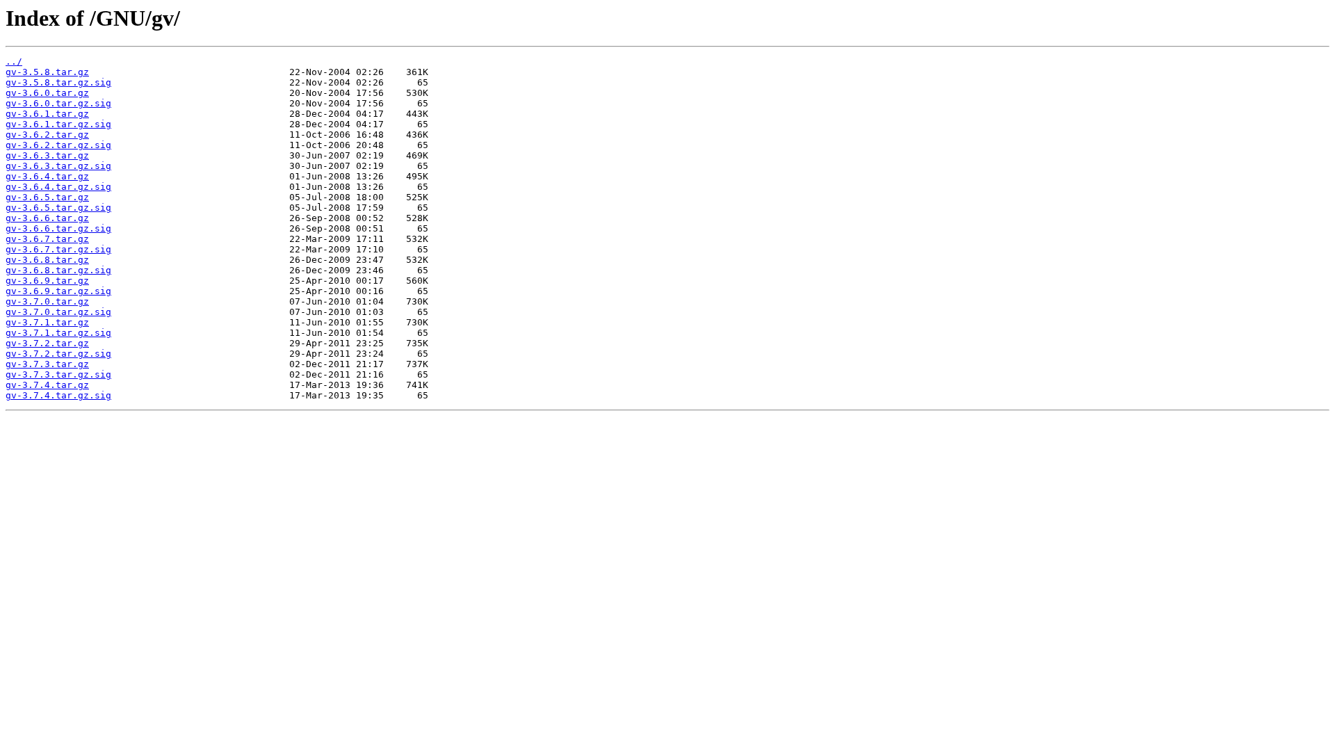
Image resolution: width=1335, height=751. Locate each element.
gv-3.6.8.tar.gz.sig (58, 270)
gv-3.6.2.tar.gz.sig (58, 145)
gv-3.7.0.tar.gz (47, 301)
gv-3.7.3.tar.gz (47, 364)
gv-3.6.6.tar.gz (47, 218)
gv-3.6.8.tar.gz (47, 260)
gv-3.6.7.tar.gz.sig (58, 249)
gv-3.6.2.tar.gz (47, 134)
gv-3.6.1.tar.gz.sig (58, 124)
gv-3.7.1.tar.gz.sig (58, 333)
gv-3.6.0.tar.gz (47, 93)
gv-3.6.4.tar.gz (47, 176)
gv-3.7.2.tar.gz (47, 343)
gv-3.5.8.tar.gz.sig (58, 82)
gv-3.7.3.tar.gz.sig (58, 374)
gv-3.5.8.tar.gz (47, 72)
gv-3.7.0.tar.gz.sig (58, 312)
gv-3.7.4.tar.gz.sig (58, 395)
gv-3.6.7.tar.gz (47, 239)
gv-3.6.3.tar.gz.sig (58, 166)
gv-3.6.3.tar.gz (47, 155)
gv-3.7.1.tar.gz (47, 322)
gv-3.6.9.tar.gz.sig (58, 291)
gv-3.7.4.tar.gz (47, 385)
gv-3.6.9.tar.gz (47, 280)
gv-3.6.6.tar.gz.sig (58, 228)
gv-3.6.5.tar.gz (47, 197)
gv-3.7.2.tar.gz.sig (58, 353)
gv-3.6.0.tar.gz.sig (58, 103)
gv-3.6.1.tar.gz (47, 113)
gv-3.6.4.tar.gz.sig (58, 186)
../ (14, 61)
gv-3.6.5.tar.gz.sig (58, 207)
